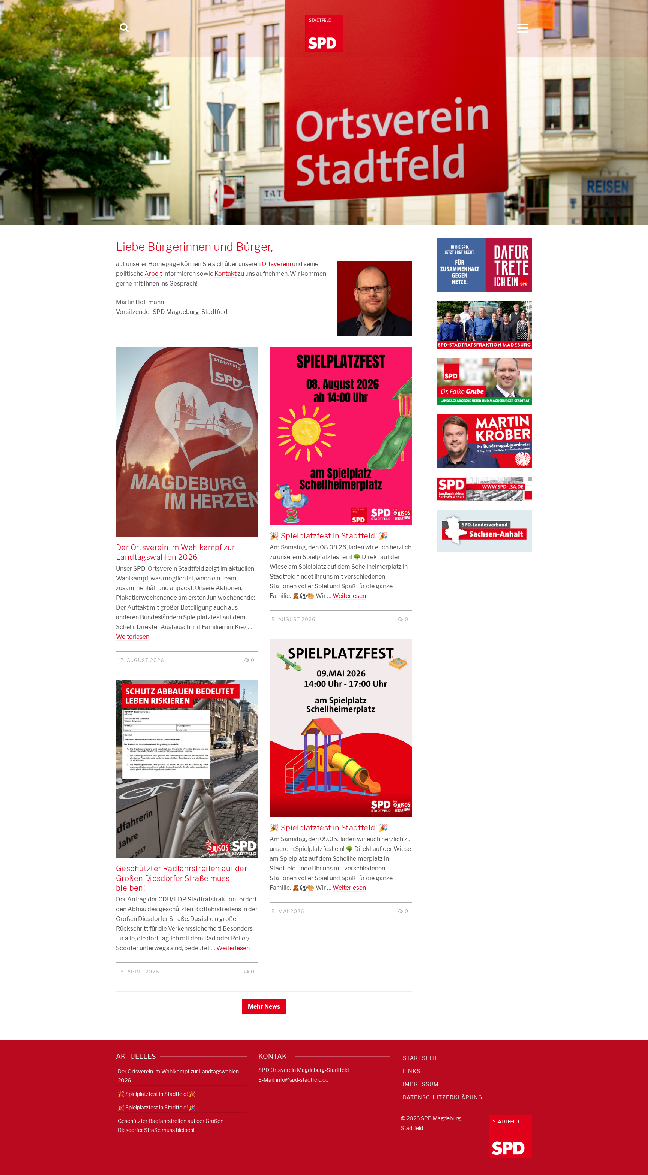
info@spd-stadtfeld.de (302, 1079)
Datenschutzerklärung (442, 1097)
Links (411, 1071)
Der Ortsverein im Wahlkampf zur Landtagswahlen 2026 (178, 1076)
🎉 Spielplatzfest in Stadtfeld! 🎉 (156, 1094)
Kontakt (225, 273)
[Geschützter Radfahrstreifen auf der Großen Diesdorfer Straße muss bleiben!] (187, 769)
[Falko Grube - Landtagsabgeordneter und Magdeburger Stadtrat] (484, 380)
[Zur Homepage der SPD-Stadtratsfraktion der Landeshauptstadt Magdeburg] (484, 324)
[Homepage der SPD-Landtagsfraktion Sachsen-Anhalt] (484, 488)
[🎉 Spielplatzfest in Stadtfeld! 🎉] (341, 436)
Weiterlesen (132, 636)
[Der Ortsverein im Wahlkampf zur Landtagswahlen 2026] (187, 442)
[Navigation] (522, 28)
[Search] (124, 28)
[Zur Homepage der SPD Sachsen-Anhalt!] (484, 530)
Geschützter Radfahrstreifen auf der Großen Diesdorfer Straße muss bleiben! (171, 1125)
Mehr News (264, 1006)
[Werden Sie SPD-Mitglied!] (484, 264)
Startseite (421, 1058)
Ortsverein (276, 264)
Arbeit (153, 273)
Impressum (421, 1084)
